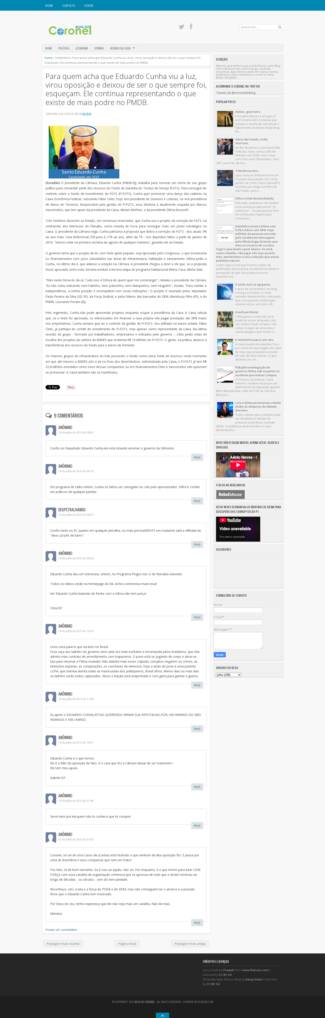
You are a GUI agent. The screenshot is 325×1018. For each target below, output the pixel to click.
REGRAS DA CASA (120, 48)
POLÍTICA (63, 48)
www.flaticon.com (255, 970)
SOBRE (89, 5)
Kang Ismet (254, 979)
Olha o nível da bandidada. (254, 198)
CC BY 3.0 (225, 975)
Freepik (228, 970)
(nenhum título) (246, 312)
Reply (197, 457)
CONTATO (69, 5)
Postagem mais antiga (190, 944)
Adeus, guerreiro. (248, 112)
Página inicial (127, 944)
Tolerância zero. (247, 171)
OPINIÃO (99, 48)
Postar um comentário (61, 930)
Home (49, 5)
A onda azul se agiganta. (253, 284)
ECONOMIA (82, 48)
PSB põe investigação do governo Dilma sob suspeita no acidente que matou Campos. (257, 371)
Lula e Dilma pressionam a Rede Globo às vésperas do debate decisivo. (258, 406)
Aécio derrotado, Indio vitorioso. (251, 141)
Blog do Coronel (145, 1002)
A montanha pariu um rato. (254, 340)
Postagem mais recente (63, 944)
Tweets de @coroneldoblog (236, 93)
